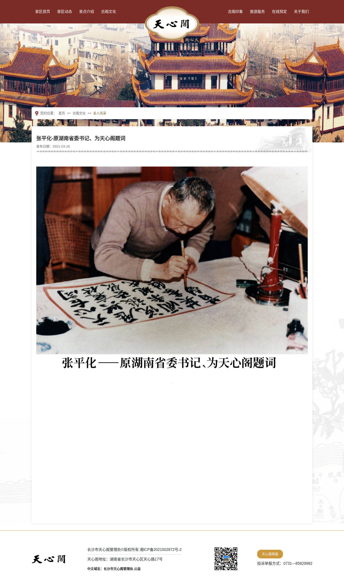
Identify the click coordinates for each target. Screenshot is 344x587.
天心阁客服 (270, 554)
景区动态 (64, 12)
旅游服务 (257, 12)
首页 (62, 113)
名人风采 (99, 113)
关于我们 (301, 12)
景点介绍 (86, 12)
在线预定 (279, 12)
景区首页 (42, 12)
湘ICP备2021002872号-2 (161, 550)
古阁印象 (235, 12)
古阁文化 (108, 12)
